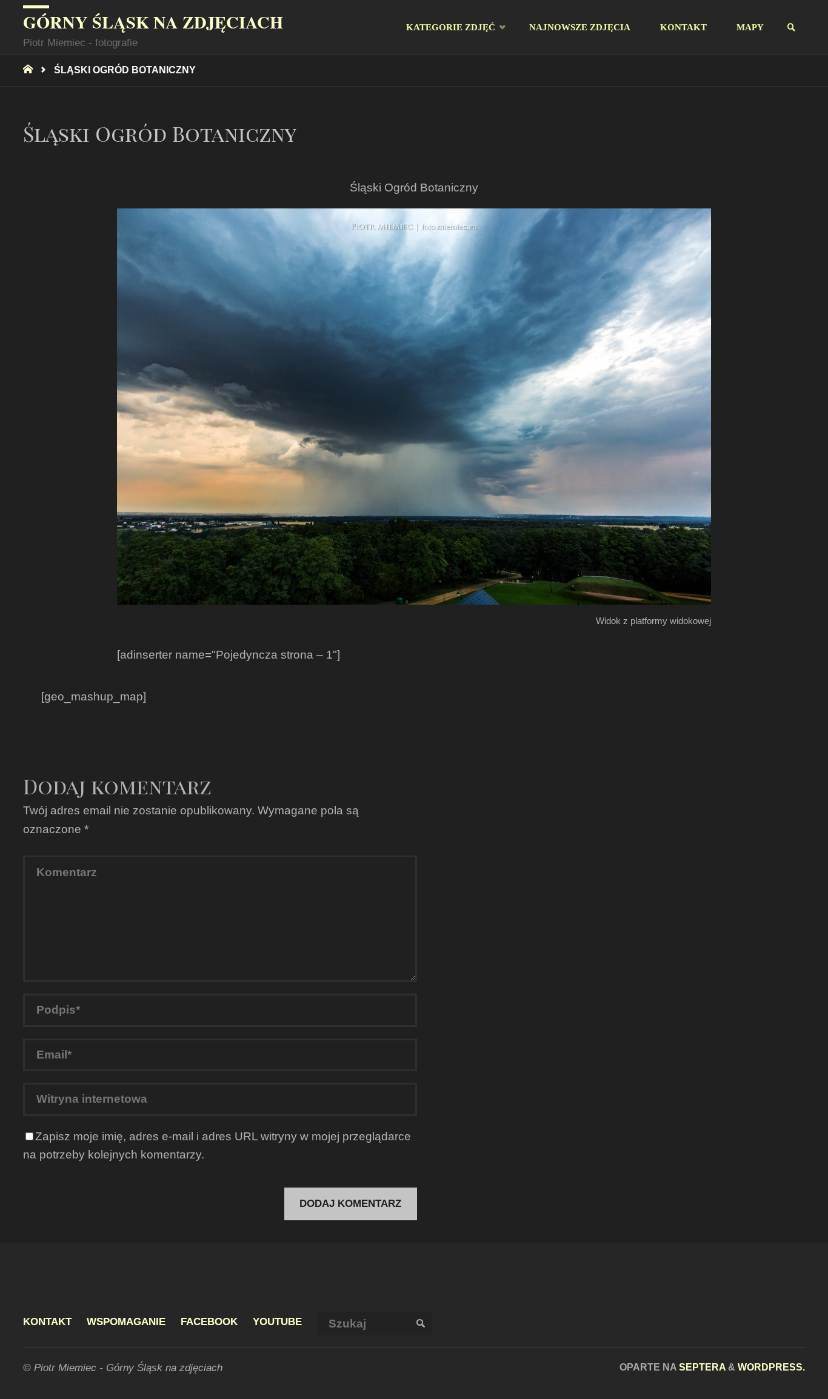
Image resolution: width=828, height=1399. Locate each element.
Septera (701, 1366)
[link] (792, 27)
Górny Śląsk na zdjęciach (153, 22)
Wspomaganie (126, 1322)
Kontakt (47, 1322)
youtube (277, 1322)
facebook (209, 1322)
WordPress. (771, 1366)
